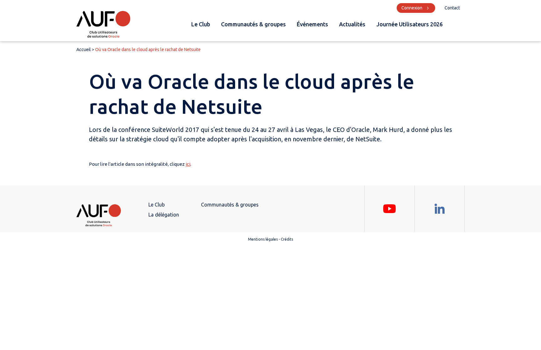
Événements (312, 24)
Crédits (287, 239)
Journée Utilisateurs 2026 (409, 24)
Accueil (83, 49)
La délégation (163, 214)
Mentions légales (263, 239)
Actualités (352, 24)
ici (188, 164)
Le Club (200, 24)
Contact (452, 7)
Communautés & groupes (253, 24)
